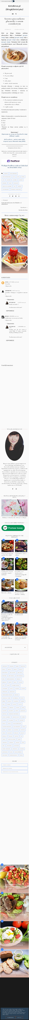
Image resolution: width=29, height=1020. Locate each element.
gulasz (14, 704)
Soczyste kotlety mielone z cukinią (20, 593)
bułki (15, 682)
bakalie (9, 669)
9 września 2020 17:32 (14, 316)
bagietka (23, 666)
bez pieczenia (20, 675)
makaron (22, 720)
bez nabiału (11, 675)
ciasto (11, 688)
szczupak (4, 742)
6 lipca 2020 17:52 (16, 290)
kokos (16, 710)
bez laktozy (12, 672)
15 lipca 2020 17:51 (22, 302)
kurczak (4, 720)
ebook (3, 701)
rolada (10, 736)
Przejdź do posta (14, 270)
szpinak (17, 742)
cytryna (23, 688)
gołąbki (22, 701)
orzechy (10, 729)
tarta (23, 742)
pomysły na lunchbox (6, 186)
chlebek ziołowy (15, 685)
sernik (4, 739)
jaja (14, 176)
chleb (8, 685)
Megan (7, 316)
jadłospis (4, 707)
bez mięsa (20, 672)
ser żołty (20, 186)
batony (15, 669)
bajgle (3, 669)
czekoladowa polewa (7, 694)
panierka (16, 729)
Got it (19, 1017)
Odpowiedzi (10, 299)
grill (3, 704)
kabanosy (11, 707)
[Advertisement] (14, 384)
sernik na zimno (11, 739)
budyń (10, 682)
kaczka (17, 707)
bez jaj (21, 669)
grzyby (8, 704)
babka (17, 666)
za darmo (22, 748)
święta (21, 755)
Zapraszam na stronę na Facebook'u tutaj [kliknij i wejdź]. (14, 135)
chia (3, 685)
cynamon (17, 688)
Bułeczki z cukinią (6, 592)
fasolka (9, 701)
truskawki (9, 745)
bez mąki (4, 675)
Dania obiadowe (13, 173)
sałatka (16, 736)
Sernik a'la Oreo (23, 210)
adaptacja (4, 666)
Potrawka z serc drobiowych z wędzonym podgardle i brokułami (21, 574)
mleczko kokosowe (6, 726)
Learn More (10, 1017)
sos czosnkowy (5, 189)
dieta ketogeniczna (6, 176)
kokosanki (23, 710)
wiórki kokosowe (6, 748)
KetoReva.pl (12, 302)
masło (9, 723)
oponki (4, 729)
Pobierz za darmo (7, 768)
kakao (23, 707)
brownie (4, 682)
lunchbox (11, 720)
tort (3, 745)
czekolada (4, 691)
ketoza (22, 176)
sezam (19, 739)
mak (16, 720)
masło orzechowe (17, 723)
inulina (20, 704)
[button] (7, 12)
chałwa (20, 682)
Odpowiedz (8, 286)
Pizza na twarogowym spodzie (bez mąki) (7, 554)
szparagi (11, 742)
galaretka (16, 701)
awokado (12, 666)
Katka (6, 282)
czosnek (6, 173)
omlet (24, 726)
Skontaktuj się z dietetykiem (10, 771)
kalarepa (11, 710)
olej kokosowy (16, 726)
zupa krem (4, 755)
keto (18, 176)
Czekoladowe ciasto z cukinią (21, 554)
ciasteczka (4, 688)
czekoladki (12, 691)
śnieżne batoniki (13, 755)
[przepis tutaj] (19, 37)
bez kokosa (5, 672)
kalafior (4, 710)
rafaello (4, 736)
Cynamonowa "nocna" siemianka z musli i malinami (7, 573)
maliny (4, 723)
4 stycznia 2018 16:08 (14, 282)
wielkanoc (16, 745)
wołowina (15, 748)
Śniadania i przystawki (16, 189)
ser (14, 186)
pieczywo (23, 729)
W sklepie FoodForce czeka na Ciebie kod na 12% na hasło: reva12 (14, 166)
